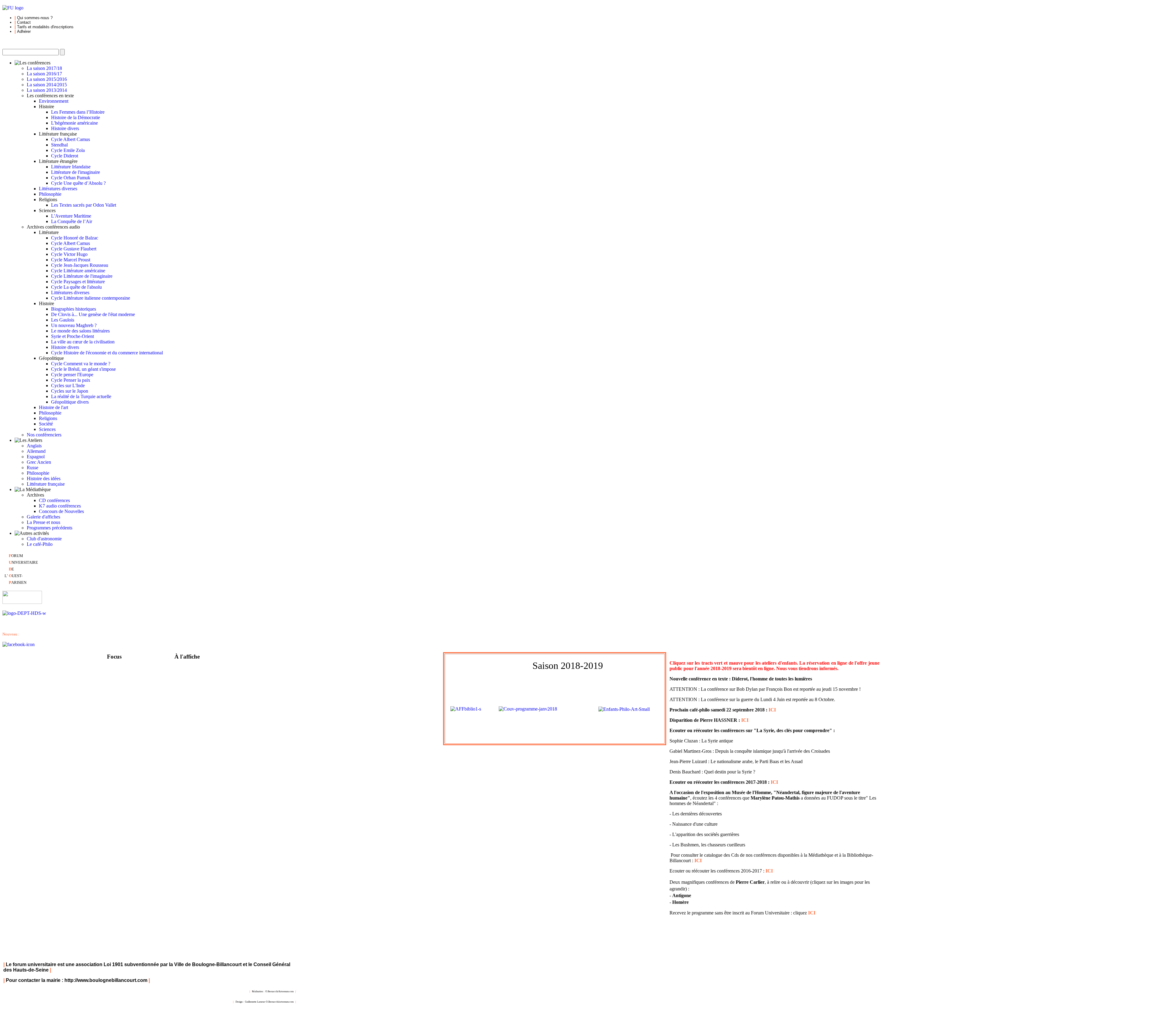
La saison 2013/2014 (47, 90)
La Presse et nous (43, 522)
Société (46, 423)
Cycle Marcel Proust (70, 259)
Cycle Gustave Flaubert (73, 248)
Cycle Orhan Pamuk (70, 177)
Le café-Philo (40, 544)
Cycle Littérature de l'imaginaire (81, 276)
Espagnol (36, 456)
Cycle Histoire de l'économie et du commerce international (107, 352)
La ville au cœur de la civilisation (83, 341)
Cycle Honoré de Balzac (74, 237)
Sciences (47, 429)
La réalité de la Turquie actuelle (81, 396)
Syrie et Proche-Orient (72, 336)
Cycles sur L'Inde (68, 385)
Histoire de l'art (53, 407)
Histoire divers (65, 128)
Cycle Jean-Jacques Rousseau (79, 265)
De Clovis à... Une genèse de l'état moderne (93, 314)
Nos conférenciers (44, 434)
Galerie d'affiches (43, 516)
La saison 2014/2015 (47, 84)
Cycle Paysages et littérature (78, 281)
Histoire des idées (43, 478)
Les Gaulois (62, 319)
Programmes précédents (49, 527)
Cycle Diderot (64, 155)
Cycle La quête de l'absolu (76, 287)
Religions (48, 418)
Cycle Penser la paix (70, 380)
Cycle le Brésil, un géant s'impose (83, 369)
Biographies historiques (73, 309)
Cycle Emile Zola (68, 150)
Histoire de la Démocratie (75, 117)
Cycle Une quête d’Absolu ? (78, 183)
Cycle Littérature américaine (78, 270)
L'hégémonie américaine (74, 123)
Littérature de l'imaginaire (75, 172)
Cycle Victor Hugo (69, 254)
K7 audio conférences (60, 505)
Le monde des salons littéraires (80, 330)
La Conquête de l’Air (71, 221)
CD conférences (54, 500)
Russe (32, 467)
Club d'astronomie (44, 538)
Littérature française (46, 484)
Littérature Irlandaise (71, 166)
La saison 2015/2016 (47, 79)
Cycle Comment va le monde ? (80, 363)
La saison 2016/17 (44, 73)
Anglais (34, 445)
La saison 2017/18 (44, 68)
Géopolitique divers (70, 401)
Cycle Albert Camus (70, 139)
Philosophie (50, 194)
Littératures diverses (58, 188)
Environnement (53, 101)
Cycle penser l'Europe (72, 374)
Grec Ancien (39, 462)
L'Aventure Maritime (71, 216)
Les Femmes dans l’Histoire (78, 112)
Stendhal (59, 144)
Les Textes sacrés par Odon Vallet (83, 205)
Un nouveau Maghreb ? (74, 325)
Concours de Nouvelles (61, 511)
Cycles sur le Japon (69, 391)
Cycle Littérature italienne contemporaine (90, 298)
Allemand (36, 451)
